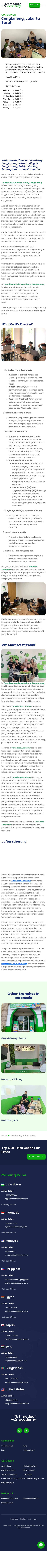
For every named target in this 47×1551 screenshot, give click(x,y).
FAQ (25, 1446)
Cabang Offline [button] (8, 1204)
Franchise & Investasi (9, 1499)
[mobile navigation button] (44, 5)
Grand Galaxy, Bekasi (13, 1038)
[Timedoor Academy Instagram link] (19, 1430)
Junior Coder (6, 1466)
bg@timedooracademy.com (16, 1382)
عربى (35, 1519)
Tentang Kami (7, 1446)
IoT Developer (29, 1470)
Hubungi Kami (29, 1450)
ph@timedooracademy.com (16, 1283)
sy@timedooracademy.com (16, 1361)
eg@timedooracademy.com (16, 1199)
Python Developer (8, 1470)
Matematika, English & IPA (34, 1478)
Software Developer (9, 1474)
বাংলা (29, 1519)
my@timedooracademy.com (16, 1255)
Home (4, 1135)
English (23, 1519)
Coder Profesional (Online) (12, 1478)
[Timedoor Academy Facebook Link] (26, 1430)
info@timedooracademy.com (17, 1339)
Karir (3, 1450)
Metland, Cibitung (11, 1079)
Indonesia (14, 1519)
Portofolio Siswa (7, 1483)
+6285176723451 (13, 77)
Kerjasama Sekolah (31, 1499)
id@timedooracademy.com (16, 1227)
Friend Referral (7, 1503)
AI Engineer (28, 1474)
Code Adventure (30, 1466)
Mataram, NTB (9, 1120)
